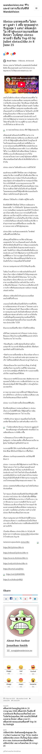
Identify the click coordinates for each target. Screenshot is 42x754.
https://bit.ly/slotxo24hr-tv (13, 547)
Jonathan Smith (17, 645)
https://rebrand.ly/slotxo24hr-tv (15, 553)
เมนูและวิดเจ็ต (36, 8)
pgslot (34, 427)
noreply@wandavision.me (21, 650)
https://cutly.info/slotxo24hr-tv (15, 563)
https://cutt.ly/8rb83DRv (15, 574)
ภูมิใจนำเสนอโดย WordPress (12, 751)
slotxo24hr (25, 534)
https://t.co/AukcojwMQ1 (13, 579)
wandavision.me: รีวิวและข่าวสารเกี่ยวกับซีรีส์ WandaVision (16, 8)
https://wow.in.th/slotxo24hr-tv (15, 558)
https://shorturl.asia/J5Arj (13, 569)
